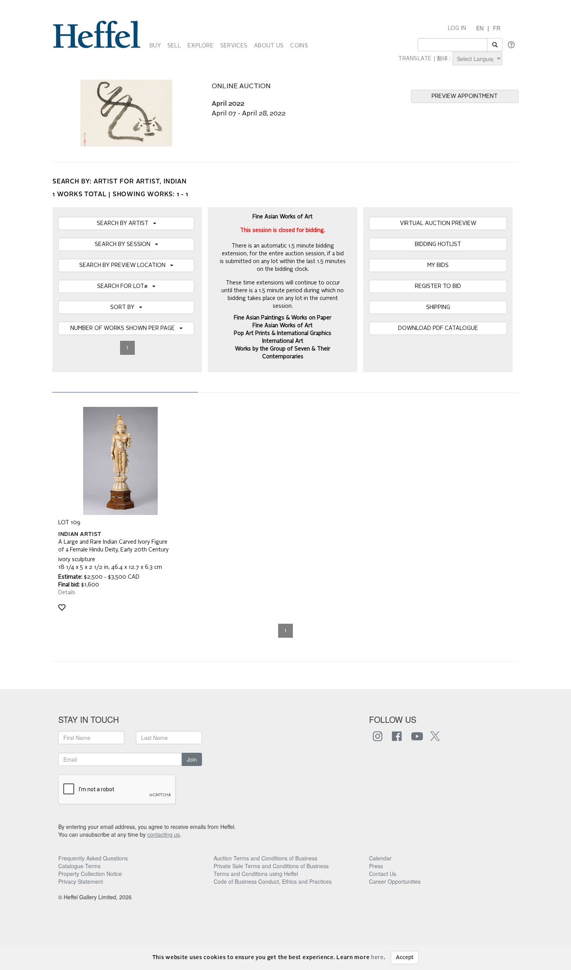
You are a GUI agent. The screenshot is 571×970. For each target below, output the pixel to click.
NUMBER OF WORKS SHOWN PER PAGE (124, 328)
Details (66, 592)
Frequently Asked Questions (93, 858)
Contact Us (382, 874)
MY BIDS (438, 265)
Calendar (380, 858)
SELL (174, 46)
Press (376, 866)
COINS (299, 46)
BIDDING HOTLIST (438, 244)
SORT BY (124, 307)
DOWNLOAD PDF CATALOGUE (438, 328)
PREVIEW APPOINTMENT (465, 96)
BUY (155, 46)
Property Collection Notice (90, 874)
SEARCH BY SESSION (125, 244)
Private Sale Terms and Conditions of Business (271, 866)
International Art (282, 341)
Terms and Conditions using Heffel (256, 874)
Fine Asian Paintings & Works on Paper (282, 318)
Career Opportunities (395, 881)
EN (480, 28)
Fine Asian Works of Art (282, 325)
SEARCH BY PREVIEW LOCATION (124, 265)
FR (496, 28)
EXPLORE (201, 46)
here (377, 957)
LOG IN (457, 28)
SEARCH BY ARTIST (125, 223)
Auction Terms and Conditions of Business (265, 858)
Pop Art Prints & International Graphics (282, 333)
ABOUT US (269, 46)
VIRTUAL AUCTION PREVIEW (438, 223)
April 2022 (228, 104)
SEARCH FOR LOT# (124, 286)
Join (192, 759)
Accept (405, 957)
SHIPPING (438, 307)
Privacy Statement (80, 881)
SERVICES (233, 46)
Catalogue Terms (79, 866)
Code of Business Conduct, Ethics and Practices (273, 881)
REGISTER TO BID (438, 286)
